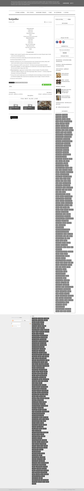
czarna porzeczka (59, 163)
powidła (65, 253)
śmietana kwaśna (59, 289)
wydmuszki (70, 300)
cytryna (67, 161)
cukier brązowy (59, 158)
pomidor (57, 253)
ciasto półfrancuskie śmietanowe (62, 147)
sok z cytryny (63, 282)
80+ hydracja (64, 116)
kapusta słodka (59, 187)
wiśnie (57, 300)
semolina (64, 267)
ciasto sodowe (65, 152)
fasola (60, 169)
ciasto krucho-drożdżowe (67, 141)
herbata (68, 178)
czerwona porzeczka (60, 165)
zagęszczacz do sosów (60, 302)
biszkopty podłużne (64, 128)
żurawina (69, 311)
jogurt (57, 183)
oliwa (68, 238)
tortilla (57, 293)
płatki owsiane (58, 249)
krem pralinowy (68, 198)
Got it (71, 3)
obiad (64, 236)
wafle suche (67, 293)
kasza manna (58, 189)
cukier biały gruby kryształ (61, 156)
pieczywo (58, 245)
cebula (62, 132)
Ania (11, 22)
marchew (66, 209)
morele (65, 233)
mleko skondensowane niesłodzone (63, 229)
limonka (57, 207)
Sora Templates (64, 489)
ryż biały (57, 264)
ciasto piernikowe (59, 145)
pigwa (64, 247)
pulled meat (69, 260)
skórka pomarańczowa (60, 275)
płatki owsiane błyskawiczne (61, 251)
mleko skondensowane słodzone (62, 231)
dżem (57, 169)
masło (64, 214)
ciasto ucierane (59, 154)
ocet (67, 236)
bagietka (61, 121)
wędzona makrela (63, 295)
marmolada (58, 211)
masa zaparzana (59, 214)
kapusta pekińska (66, 185)
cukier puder (65, 158)
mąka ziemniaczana (24, 82)
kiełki (57, 192)
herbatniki (58, 180)
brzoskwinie (58, 130)
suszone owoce (59, 284)
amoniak (68, 119)
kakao (60, 183)
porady (61, 253)
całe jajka (58, 132)
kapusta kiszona (59, 185)
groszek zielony (59, 176)
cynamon (60, 161)
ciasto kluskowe (67, 139)
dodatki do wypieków (60, 167)
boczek (71, 128)
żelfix (61, 311)
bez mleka (63, 125)
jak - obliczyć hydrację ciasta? (62, 107)
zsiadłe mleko (68, 309)
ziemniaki (65, 304)
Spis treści (30, 12)
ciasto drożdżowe (67, 136)
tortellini (69, 291)
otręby (61, 240)
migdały (64, 222)
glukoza (57, 172)
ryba (72, 262)
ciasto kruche (58, 141)
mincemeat (69, 222)
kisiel (60, 192)
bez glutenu (62, 123)
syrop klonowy (66, 284)
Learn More (66, 3)
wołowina (61, 300)
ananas (57, 121)
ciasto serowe (66, 150)
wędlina (57, 295)
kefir (66, 189)
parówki (63, 242)
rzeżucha (70, 264)
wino (57, 297)
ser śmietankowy (59, 271)
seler (60, 267)
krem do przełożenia (60, 198)
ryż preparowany (63, 264)
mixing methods (62, 225)
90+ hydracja (58, 119)
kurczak (62, 203)
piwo (72, 247)
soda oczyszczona (59, 280)
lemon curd (66, 205)
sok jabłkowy (66, 280)
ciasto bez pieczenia (68, 134)
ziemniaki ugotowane (60, 309)
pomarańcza (70, 251)
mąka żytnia (58, 220)
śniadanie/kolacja (67, 289)
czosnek (66, 165)
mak (68, 207)
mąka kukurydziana (60, 216)
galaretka (70, 169)
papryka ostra (58, 242)
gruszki (57, 178)
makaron (57, 209)
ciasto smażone (59, 152)
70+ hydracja (58, 116)
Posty (31, 323)
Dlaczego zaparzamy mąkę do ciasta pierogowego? (66, 91)
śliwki (63, 286)
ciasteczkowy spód (59, 134)
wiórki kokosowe (67, 297)
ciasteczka (69, 132)
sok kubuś (58, 282)
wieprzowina (70, 295)
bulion (66, 130)
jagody (69, 180)
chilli (65, 132)
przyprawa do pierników (60, 260)
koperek (57, 196)
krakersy (62, 196)
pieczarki (68, 242)
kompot (63, 192)
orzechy (57, 240)
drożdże (67, 167)
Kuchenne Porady (41, 12)
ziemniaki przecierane (60, 306)
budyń (63, 130)
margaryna (71, 209)
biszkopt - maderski (60, 86)
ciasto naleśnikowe (59, 143)
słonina (67, 275)
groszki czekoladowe (67, 176)
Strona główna (20, 12)
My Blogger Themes (71, 489)
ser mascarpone (59, 269)
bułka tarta (71, 130)
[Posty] (16, 324)
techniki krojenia (63, 291)
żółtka (65, 311)
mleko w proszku (59, 233)
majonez (64, 207)
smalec (64, 278)
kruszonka (62, 200)
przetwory (63, 258)
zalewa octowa (59, 304)
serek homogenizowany (60, 273)
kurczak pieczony (68, 203)
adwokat (63, 119)
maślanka (68, 214)
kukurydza (58, 203)
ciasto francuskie (59, 139)
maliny (61, 209)
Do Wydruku (57, 12)
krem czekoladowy (68, 196)
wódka (66, 300)
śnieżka (57, 291)
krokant (57, 200)
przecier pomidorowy (60, 256)
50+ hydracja (58, 114)
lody (61, 207)
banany (57, 123)
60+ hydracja (64, 114)
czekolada (66, 163)
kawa (63, 189)
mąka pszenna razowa (60, 218)
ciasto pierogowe (67, 145)
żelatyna (57, 311)
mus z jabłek (70, 233)
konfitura (68, 194)
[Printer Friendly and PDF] (46, 85)
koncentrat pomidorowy (60, 194)
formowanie (65, 169)
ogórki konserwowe (60, 238)
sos (68, 282)
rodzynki (65, 262)
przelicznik (58, 258)
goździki (57, 174)
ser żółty (65, 271)
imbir (62, 180)
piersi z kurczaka (64, 245)
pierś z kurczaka (59, 247)
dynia (71, 167)
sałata (57, 267)
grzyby (64, 178)
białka (67, 125)
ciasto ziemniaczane (66, 154)
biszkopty (58, 128)
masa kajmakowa (64, 211)
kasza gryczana (70, 187)
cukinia (70, 158)
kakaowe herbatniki (66, 183)
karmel (64, 187)
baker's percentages (68, 121)
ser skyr (64, 269)
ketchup (69, 189)
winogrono (61, 297)
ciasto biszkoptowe (59, 136)
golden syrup (62, 172)
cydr (57, 161)
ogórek (71, 236)
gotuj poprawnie (69, 172)
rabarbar (57, 262)
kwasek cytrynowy (59, 205)
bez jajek (67, 123)
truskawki (61, 293)
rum (69, 262)
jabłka (65, 180)
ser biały (68, 267)
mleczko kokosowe (59, 227)
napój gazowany (59, 236)
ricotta (61, 262)
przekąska (67, 256)
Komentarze (15, 326)
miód (57, 225)
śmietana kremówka (69, 286)
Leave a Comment (49, 22)
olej (65, 238)
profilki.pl (20, 317)
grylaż (61, 178)
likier (71, 205)
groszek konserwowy (64, 174)
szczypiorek (58, 286)
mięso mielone (58, 222)
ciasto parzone (17, 82)
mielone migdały (65, 220)
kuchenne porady (68, 200)
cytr (64, 161)
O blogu (66, 12)
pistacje (68, 247)
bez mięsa (58, 125)
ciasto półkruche (59, 150)
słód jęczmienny (59, 278)
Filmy (50, 12)
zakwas (67, 302)
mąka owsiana (67, 216)
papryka (65, 240)
